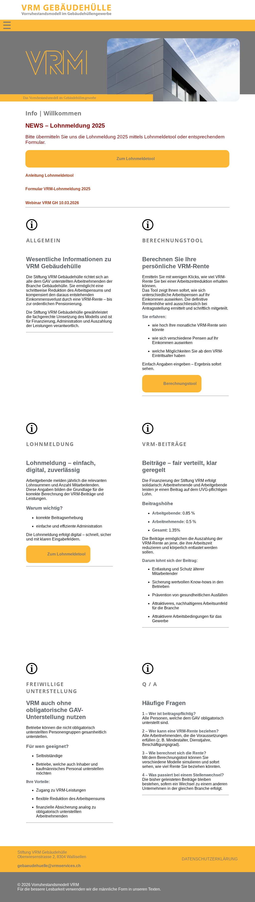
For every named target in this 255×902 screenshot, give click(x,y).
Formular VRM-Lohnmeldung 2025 (57, 189)
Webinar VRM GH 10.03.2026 (52, 203)
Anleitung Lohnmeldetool (49, 175)
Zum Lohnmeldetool (136, 159)
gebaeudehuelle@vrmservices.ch (49, 866)
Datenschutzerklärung (210, 859)
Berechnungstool (179, 383)
